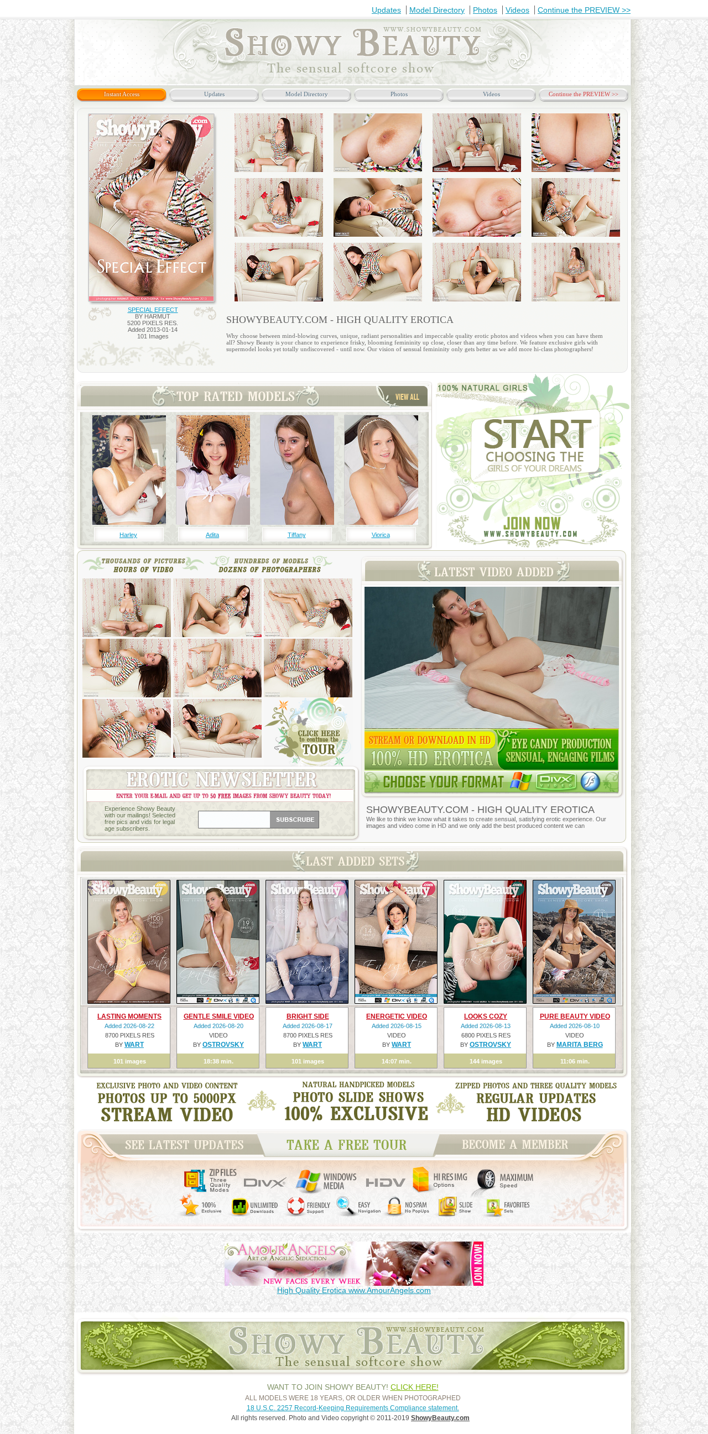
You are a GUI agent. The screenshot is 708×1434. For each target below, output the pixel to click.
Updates (386, 10)
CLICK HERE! (415, 1387)
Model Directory (437, 10)
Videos (517, 10)
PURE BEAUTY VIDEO (575, 1016)
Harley (128, 534)
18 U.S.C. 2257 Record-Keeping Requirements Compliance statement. (353, 1408)
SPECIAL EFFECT (153, 309)
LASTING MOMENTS (129, 1016)
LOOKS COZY (485, 1016)
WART (134, 1045)
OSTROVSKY (223, 1045)
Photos (485, 10)
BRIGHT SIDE (308, 1016)
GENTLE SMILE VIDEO (219, 1016)
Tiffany (297, 534)
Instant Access (121, 94)
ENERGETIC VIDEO (396, 1016)
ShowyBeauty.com (440, 1418)
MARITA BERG (579, 1045)
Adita (212, 534)
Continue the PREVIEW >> (584, 10)
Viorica (381, 534)
